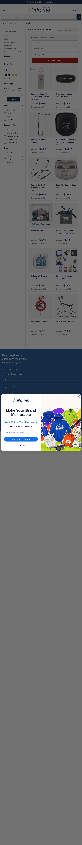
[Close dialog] (78, 396)
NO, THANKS (21, 446)
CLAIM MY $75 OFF (21, 439)
